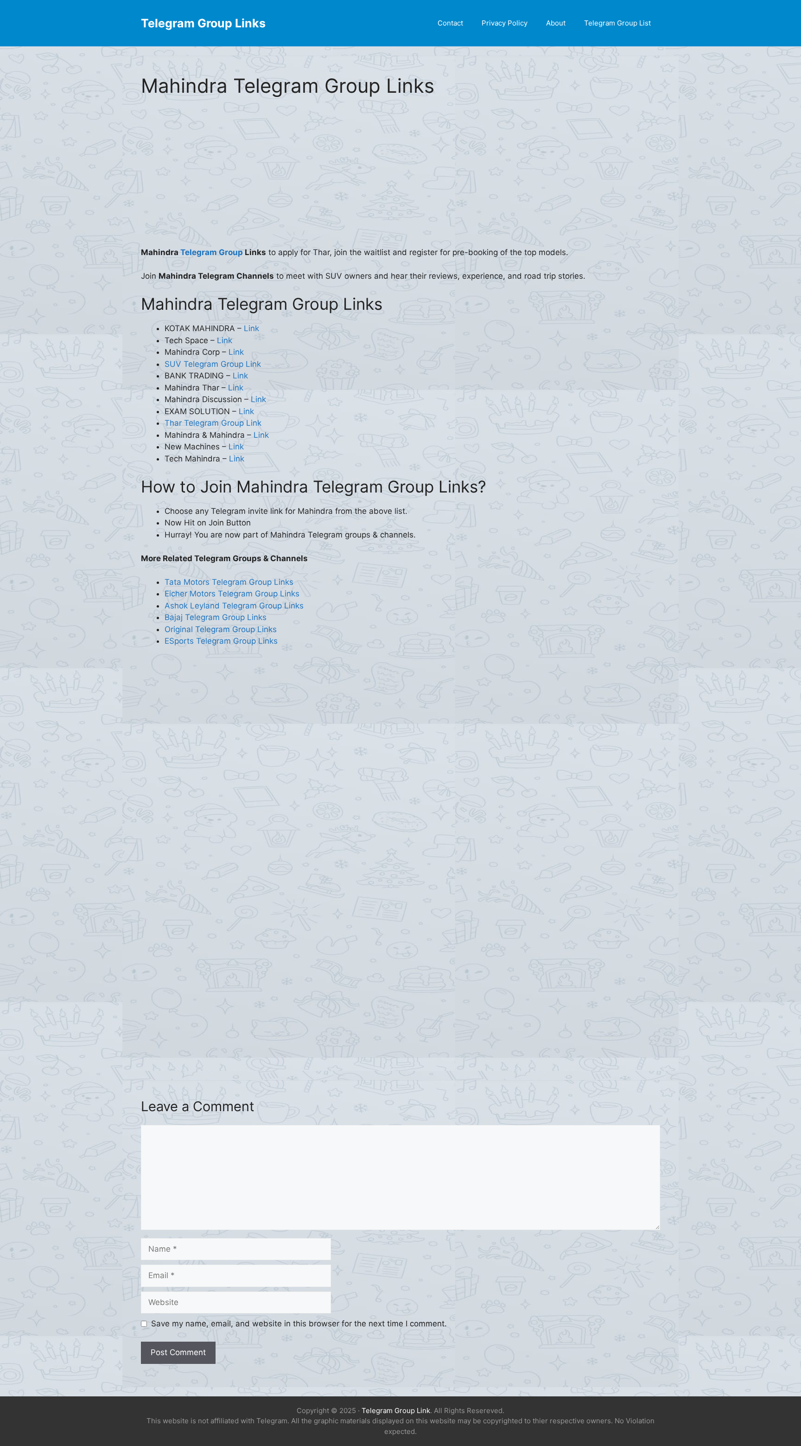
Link (251, 328)
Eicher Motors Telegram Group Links (232, 593)
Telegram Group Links (203, 23)
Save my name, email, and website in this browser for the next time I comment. (299, 1323)
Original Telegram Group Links (221, 629)
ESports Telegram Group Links (221, 641)
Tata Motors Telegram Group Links (229, 582)
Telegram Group (211, 252)
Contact (450, 23)
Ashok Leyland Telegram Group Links (234, 605)
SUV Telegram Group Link (213, 364)
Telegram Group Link (396, 1410)
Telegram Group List (617, 23)
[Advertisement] (400, 178)
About (556, 23)
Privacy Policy (505, 23)
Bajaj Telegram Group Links (216, 617)
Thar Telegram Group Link (213, 423)
